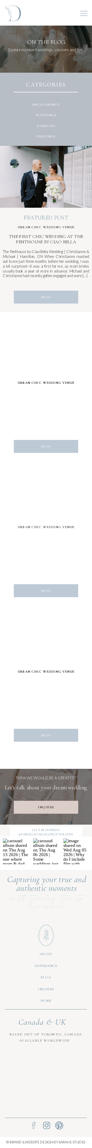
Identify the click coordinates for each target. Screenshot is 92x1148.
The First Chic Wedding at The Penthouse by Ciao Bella (46, 239)
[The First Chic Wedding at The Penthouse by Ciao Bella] (46, 177)
